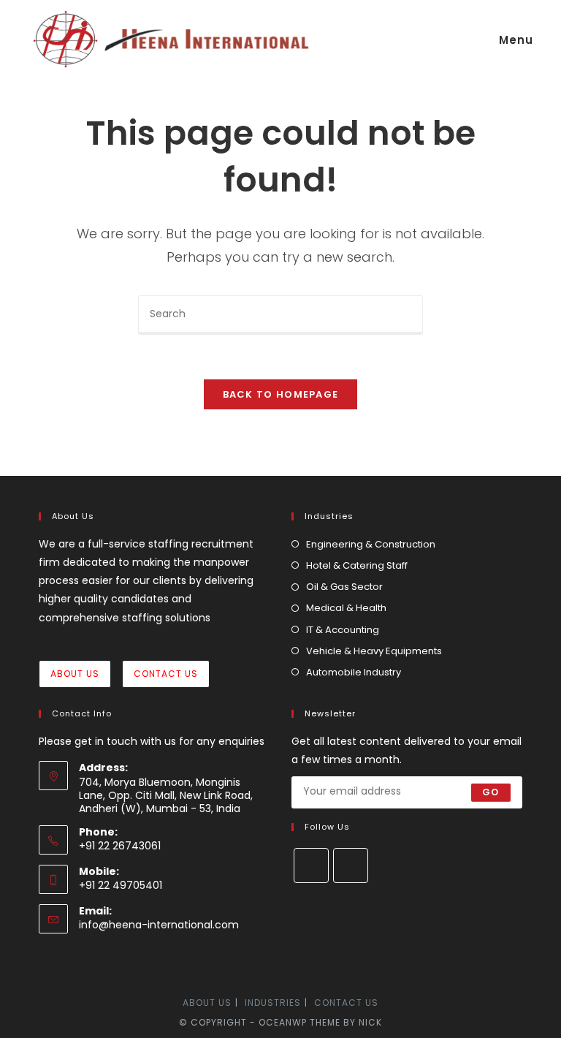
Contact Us (166, 673)
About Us (74, 673)
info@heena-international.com (159, 924)
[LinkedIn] (350, 865)
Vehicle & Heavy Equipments (374, 651)
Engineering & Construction (370, 544)
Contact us (346, 1002)
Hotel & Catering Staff (357, 565)
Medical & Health (346, 608)
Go (490, 792)
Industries (273, 1002)
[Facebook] (311, 865)
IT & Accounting (342, 630)
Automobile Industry (353, 672)
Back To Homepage (281, 394)
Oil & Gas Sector (344, 587)
